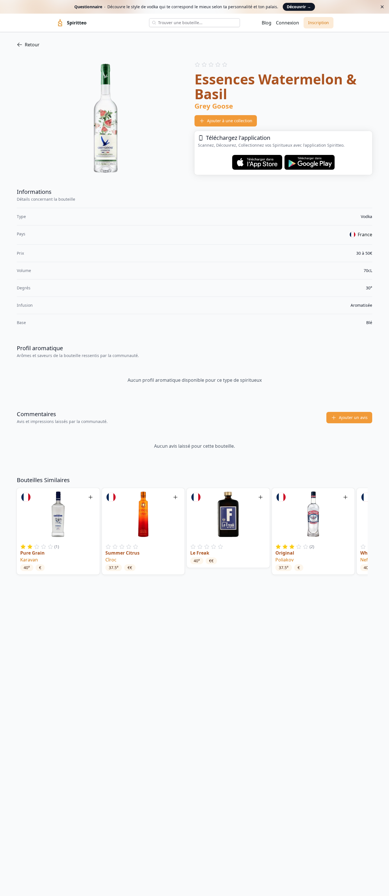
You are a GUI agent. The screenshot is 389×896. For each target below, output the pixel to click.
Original (284, 553)
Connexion (287, 23)
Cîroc (110, 560)
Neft (365, 560)
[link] (194, 44)
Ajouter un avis (353, 417)
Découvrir (299, 6)
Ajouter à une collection (229, 120)
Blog (266, 23)
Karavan (29, 560)
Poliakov (284, 560)
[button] (58, 531)
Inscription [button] (318, 22)
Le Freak (199, 553)
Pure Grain (32, 553)
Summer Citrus (122, 553)
